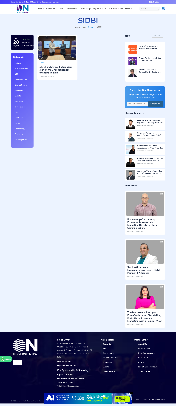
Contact (22, 2)
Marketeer (108, 362)
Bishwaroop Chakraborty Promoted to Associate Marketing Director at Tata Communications (142, 224)
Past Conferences (146, 353)
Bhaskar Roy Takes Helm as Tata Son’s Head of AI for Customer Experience (150, 160)
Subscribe (155, 104)
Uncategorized (20, 139)
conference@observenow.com (71, 378)
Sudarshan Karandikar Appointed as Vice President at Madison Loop (150, 148)
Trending (18, 134)
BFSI (62, 8)
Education (50, 8)
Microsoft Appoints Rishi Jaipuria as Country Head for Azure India (150, 122)
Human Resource (111, 357)
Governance (72, 8)
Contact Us (143, 357)
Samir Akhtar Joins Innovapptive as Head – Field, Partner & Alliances (143, 270)
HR (16, 112)
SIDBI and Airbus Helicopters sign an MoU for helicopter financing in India (56, 69)
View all (157, 36)
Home (41, 8)
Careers (56, 2)
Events (17, 96)
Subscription (144, 371)
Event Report (109, 371)
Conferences (144, 348)
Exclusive (18, 101)
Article (17, 63)
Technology (85, 8)
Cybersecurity (20, 79)
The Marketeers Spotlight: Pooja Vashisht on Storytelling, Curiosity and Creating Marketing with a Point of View (144, 317)
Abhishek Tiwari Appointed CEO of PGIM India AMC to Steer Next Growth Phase (149, 173)
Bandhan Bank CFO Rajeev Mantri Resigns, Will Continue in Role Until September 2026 (149, 73)
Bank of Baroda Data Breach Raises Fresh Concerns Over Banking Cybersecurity (149, 50)
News (17, 123)
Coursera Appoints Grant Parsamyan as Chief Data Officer (149, 135)
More (127, 8)
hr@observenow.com (67, 365)
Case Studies (47, 2)
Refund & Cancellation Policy (154, 399)
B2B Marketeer (116, 8)
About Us (14, 2)
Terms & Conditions (131, 399)
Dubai (24, 40)
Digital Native (99, 8)
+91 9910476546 (65, 382)
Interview (18, 118)
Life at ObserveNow (33, 2)
